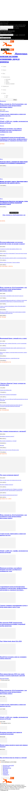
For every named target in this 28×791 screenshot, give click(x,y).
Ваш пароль (16, 28)
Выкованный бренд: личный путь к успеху (13, 338)
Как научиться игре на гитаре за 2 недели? (13, 757)
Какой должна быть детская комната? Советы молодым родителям (13, 253)
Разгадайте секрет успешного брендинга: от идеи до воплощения (13, 343)
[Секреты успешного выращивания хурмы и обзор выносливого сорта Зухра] (8, 602)
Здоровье (2, 134)
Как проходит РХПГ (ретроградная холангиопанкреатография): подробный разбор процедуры (12, 624)
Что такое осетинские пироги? (9, 475)
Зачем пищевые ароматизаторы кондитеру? (9, 494)
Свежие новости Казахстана (5, 390)
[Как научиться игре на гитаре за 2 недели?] (3, 754)
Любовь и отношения (10, 83)
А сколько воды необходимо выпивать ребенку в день (11, 248)
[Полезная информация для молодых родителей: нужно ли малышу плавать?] (13, 239)
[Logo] (7, 45)
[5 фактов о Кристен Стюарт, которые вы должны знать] (13, 380)
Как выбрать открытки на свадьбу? (7, 436)
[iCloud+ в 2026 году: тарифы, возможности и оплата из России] (8, 548)
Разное (4, 93)
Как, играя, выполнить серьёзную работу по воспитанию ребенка (13, 257)
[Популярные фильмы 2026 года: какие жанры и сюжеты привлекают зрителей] (8, 671)
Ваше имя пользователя (19, 26)
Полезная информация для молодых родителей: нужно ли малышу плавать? (12, 243)
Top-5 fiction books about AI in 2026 (11, 641)
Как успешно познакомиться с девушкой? (13, 431)
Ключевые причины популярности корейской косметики (11, 733)
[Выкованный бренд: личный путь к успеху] (13, 335)
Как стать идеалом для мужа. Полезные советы (9, 449)
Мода (4, 73)
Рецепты (7, 82)
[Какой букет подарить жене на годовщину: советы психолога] (8, 654)
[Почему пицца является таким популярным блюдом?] (3, 742)
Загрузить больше (4, 678)
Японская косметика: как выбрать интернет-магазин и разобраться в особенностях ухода (11, 130)
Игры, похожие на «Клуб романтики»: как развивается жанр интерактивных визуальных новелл (13, 105)
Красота (4, 70)
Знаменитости (6, 86)
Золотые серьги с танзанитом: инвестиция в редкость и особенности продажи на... (13, 162)
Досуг (7, 95)
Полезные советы (6, 77)
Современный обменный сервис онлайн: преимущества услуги (12, 347)
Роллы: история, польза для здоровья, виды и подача (10, 480)
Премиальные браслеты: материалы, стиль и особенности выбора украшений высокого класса (14, 202)
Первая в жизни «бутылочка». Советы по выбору (10, 262)
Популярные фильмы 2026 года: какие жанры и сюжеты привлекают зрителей (12, 674)
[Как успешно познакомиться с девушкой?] (13, 428)
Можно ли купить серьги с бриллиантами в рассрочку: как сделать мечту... (14, 182)
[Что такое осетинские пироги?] (13, 472)
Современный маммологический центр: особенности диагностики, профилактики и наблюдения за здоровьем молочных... (13, 588)
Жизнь (7, 81)
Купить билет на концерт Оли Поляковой (8, 394)
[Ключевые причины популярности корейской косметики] (3, 729)
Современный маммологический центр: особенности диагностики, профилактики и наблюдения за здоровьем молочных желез (13, 139)
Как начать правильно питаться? (6, 484)
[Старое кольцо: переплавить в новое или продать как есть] (8, 530)
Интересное (8, 79)
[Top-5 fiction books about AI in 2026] (8, 638)
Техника (2, 118)
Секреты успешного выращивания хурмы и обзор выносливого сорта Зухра (13, 606)
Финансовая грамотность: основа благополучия (9, 358)
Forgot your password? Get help (7, 31)
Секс (7, 97)
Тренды (4, 89)
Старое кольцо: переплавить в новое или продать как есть (11, 295)
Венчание (2, 445)
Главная (4, 66)
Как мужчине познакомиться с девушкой (8, 440)
